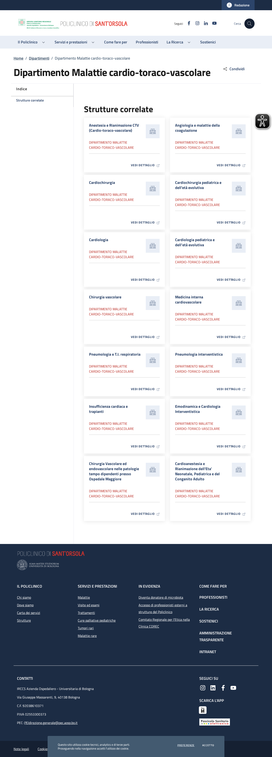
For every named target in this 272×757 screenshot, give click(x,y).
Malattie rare (87, 635)
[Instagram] (202, 687)
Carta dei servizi (28, 612)
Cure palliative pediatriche (97, 620)
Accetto (208, 745)
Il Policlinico (29, 586)
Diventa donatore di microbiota (161, 597)
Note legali (21, 748)
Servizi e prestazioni (97, 586)
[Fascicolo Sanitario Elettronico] (214, 721)
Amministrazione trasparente (215, 636)
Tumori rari (86, 628)
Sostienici (208, 621)
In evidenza (149, 586)
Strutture (24, 620)
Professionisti (213, 597)
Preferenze (186, 745)
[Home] (95, 23)
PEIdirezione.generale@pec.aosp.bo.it (51, 722)
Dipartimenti (39, 58)
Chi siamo (24, 597)
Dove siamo (25, 605)
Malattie (84, 597)
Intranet (207, 652)
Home (18, 58)
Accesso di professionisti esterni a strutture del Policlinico (163, 608)
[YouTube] (233, 687)
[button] (238, 5)
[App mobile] (202, 709)
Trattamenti (86, 612)
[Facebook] (223, 687)
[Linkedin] (213, 687)
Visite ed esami (88, 605)
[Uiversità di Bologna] (136, 565)
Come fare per (213, 586)
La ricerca (209, 609)
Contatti (25, 678)
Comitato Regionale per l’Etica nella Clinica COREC (164, 623)
